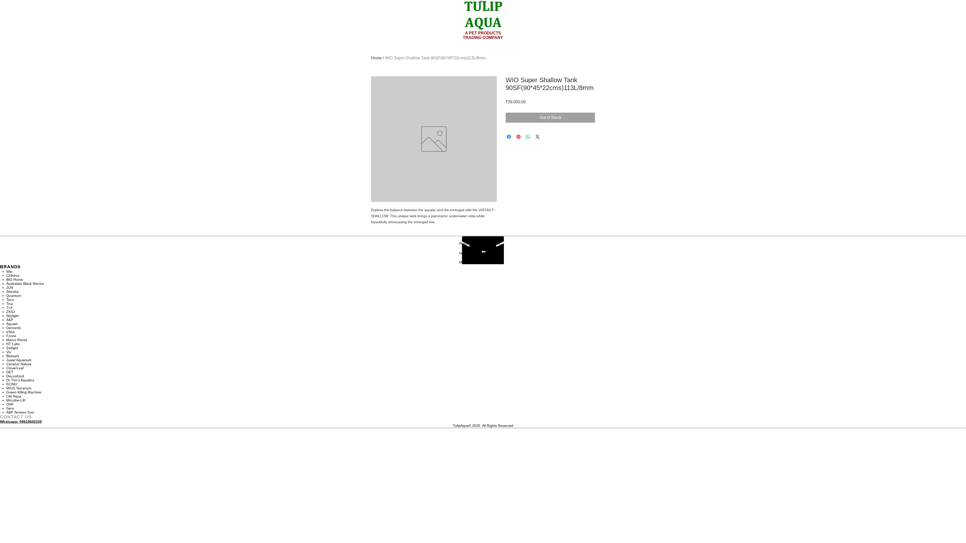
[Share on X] (538, 137)
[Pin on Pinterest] (518, 137)
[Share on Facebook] (509, 137)
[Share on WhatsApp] (528, 137)
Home (376, 58)
